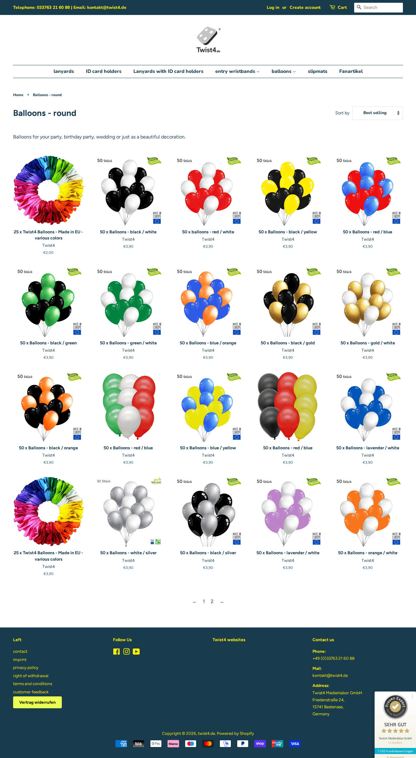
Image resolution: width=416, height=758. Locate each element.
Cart (342, 7)
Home (18, 94)
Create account (305, 7)
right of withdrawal (30, 675)
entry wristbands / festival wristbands (247, 661)
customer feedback (31, 691)
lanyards (64, 71)
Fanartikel (351, 71)
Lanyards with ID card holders (168, 71)
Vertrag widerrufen (37, 702)
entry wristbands (235, 71)
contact (20, 651)
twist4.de (206, 733)
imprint (19, 659)
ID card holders (104, 71)
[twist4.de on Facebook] (116, 652)
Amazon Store (226, 691)
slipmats (317, 71)
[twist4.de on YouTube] (136, 652)
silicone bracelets (228, 671)
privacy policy (25, 667)
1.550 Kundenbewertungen (395, 751)
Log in (273, 7)
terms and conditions (32, 683)
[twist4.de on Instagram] (126, 652)
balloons (282, 71)
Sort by (342, 113)
